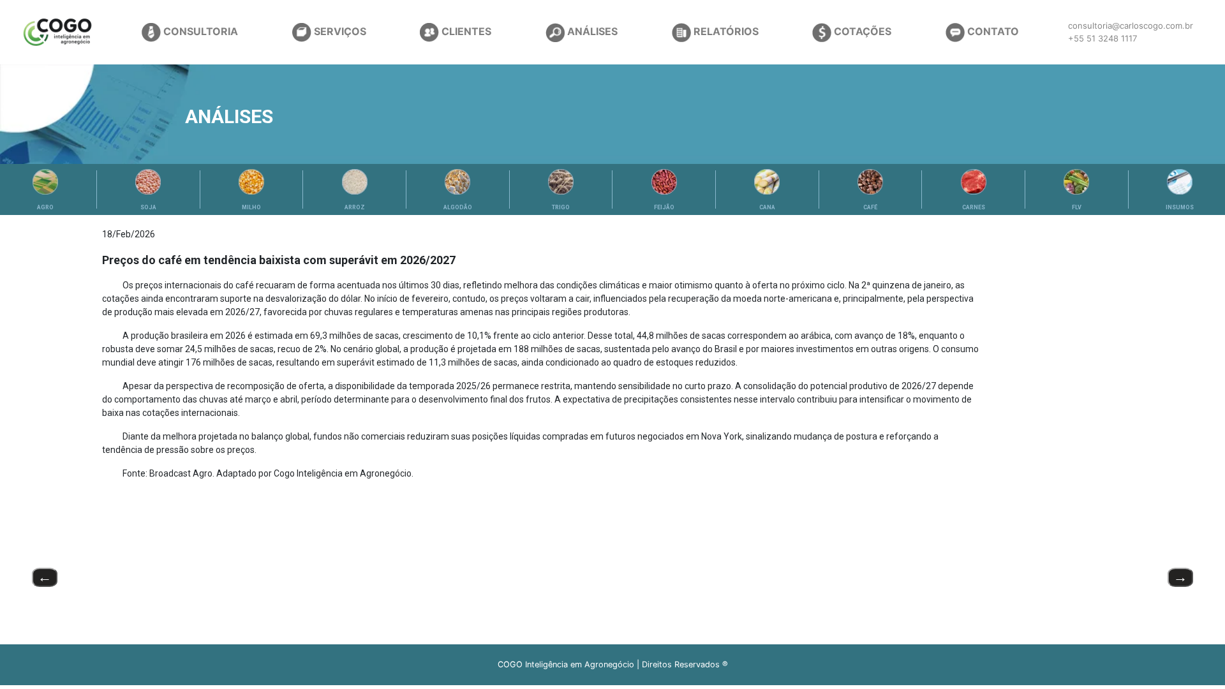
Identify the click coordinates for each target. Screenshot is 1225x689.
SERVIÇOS (338, 31)
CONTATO (992, 31)
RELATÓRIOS (725, 31)
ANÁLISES (591, 31)
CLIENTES (465, 31)
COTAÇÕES (861, 31)
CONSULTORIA (199, 31)
